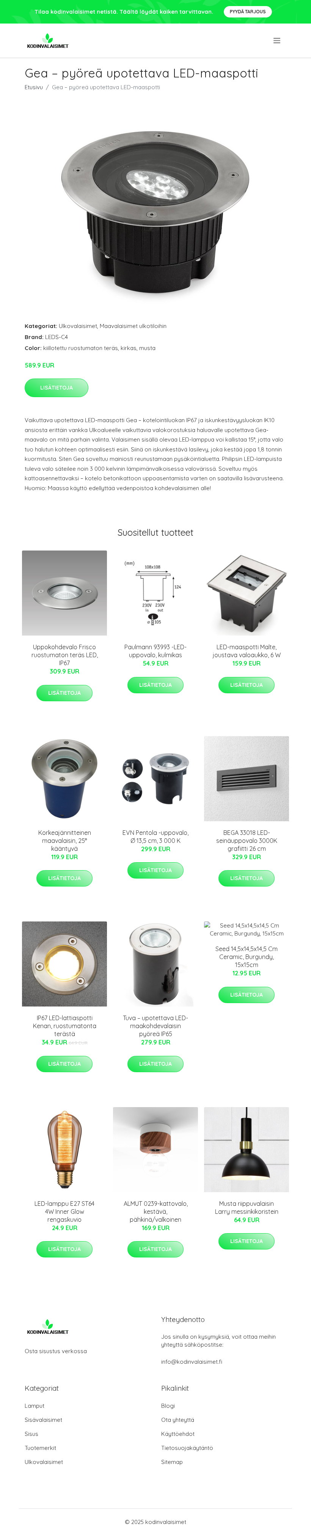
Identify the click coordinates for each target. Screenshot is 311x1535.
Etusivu (34, 87)
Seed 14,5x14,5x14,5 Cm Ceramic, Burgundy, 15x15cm (246, 957)
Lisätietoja (56, 387)
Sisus (31, 1433)
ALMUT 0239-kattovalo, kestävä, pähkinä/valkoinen (156, 1211)
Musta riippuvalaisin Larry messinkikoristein (246, 1207)
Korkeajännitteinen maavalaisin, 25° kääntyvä (64, 840)
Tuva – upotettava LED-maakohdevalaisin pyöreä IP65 (155, 1026)
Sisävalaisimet (43, 1419)
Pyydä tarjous (248, 11)
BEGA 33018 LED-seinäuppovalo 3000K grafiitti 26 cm (246, 840)
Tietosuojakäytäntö (187, 1447)
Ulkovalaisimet (78, 326)
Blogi (168, 1405)
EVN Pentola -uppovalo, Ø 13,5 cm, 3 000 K (155, 836)
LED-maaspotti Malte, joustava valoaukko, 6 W (247, 651)
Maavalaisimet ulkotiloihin (133, 326)
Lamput (34, 1405)
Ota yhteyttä (177, 1419)
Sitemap (172, 1462)
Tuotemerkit (40, 1447)
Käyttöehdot (178, 1433)
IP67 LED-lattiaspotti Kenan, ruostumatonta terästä (64, 1026)
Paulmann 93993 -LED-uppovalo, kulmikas (155, 651)
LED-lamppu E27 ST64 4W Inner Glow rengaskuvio (64, 1211)
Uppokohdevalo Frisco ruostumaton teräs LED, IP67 (64, 655)
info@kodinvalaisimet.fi (191, 1361)
